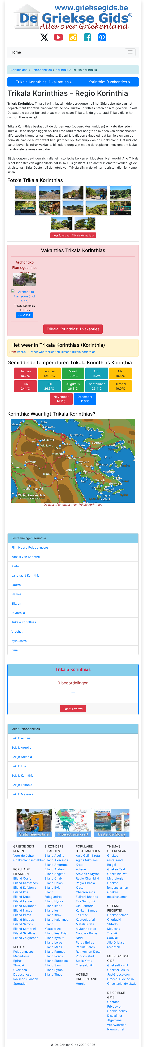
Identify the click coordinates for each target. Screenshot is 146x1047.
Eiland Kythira (54, 938)
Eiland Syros (54, 970)
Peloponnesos (42, 70)
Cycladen (20, 970)
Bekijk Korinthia (22, 775)
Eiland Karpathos (25, 883)
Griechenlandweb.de (121, 983)
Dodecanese (22, 974)
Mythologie (115, 878)
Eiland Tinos (53, 974)
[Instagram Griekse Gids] (73, 37)
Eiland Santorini (24, 929)
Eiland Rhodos (23, 919)
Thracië (18, 965)
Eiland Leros (53, 942)
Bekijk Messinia (22, 794)
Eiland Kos (20, 892)
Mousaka (113, 929)
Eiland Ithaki (53, 915)
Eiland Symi (53, 965)
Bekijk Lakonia (21, 785)
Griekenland (19, 70)
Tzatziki (112, 933)
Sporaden (20, 983)
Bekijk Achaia (21, 738)
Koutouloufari (85, 919)
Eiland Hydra (54, 901)
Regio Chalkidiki (87, 878)
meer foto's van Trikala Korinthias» (73, 235)
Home (15, 52)
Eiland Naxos (22, 910)
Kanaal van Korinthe (25, 557)
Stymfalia (18, 613)
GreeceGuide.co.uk (120, 979)
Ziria (14, 650)
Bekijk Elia (18, 766)
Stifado (112, 924)
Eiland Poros (54, 956)
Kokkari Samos (86, 910)
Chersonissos (85, 892)
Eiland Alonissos (56, 860)
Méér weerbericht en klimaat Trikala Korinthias (63, 352)
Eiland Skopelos (56, 961)
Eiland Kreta (22, 897)
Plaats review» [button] (73, 709)
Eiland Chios (54, 883)
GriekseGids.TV (118, 970)
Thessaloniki (85, 965)
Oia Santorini (85, 906)
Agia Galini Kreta (88, 855)
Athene (81, 869)
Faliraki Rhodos (87, 897)
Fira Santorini (85, 901)
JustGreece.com (119, 974)
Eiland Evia (52, 887)
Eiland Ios (52, 910)
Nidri (79, 938)
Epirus (17, 961)
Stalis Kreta (84, 961)
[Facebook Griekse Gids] (87, 37)
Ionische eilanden (25, 979)
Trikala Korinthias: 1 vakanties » (44, 82)
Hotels (80, 983)
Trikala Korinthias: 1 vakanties (73, 329)
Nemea (16, 594)
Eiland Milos (53, 947)
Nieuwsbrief (115, 1029)
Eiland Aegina (54, 855)
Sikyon (16, 603)
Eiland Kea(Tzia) (56, 933)
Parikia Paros (85, 947)
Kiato (15, 566)
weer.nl (21, 352)
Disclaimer (114, 1015)
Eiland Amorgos (56, 865)
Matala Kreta (85, 924)
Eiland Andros (55, 869)
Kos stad (82, 915)
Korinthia (62, 70)
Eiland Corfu (22, 878)
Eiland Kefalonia (24, 887)
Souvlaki (113, 938)
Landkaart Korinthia (25, 575)
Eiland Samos (23, 924)
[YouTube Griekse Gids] (58, 37)
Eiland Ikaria (53, 906)
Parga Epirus (85, 942)
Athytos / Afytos (87, 874)
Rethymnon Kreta (88, 951)
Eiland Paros (22, 915)
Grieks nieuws (117, 874)
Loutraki (17, 585)
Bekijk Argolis (21, 747)
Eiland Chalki (54, 878)
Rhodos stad (85, 956)
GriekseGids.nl (117, 965)
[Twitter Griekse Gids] (44, 37)
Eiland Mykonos (24, 906)
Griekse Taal (116, 869)
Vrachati (17, 631)
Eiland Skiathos (24, 933)
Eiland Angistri (55, 874)
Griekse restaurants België (115, 860)
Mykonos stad (86, 929)
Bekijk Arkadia (21, 757)
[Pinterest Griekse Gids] (102, 37)
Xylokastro (19, 641)
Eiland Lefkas (23, 901)
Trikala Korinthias (23, 622)
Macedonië (21, 956)
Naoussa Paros (86, 933)
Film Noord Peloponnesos (29, 547)
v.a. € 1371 (25, 315)
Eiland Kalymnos (56, 919)
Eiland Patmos (55, 951)
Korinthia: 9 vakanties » (109, 82)
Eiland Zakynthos (25, 938)
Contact (113, 1002)
